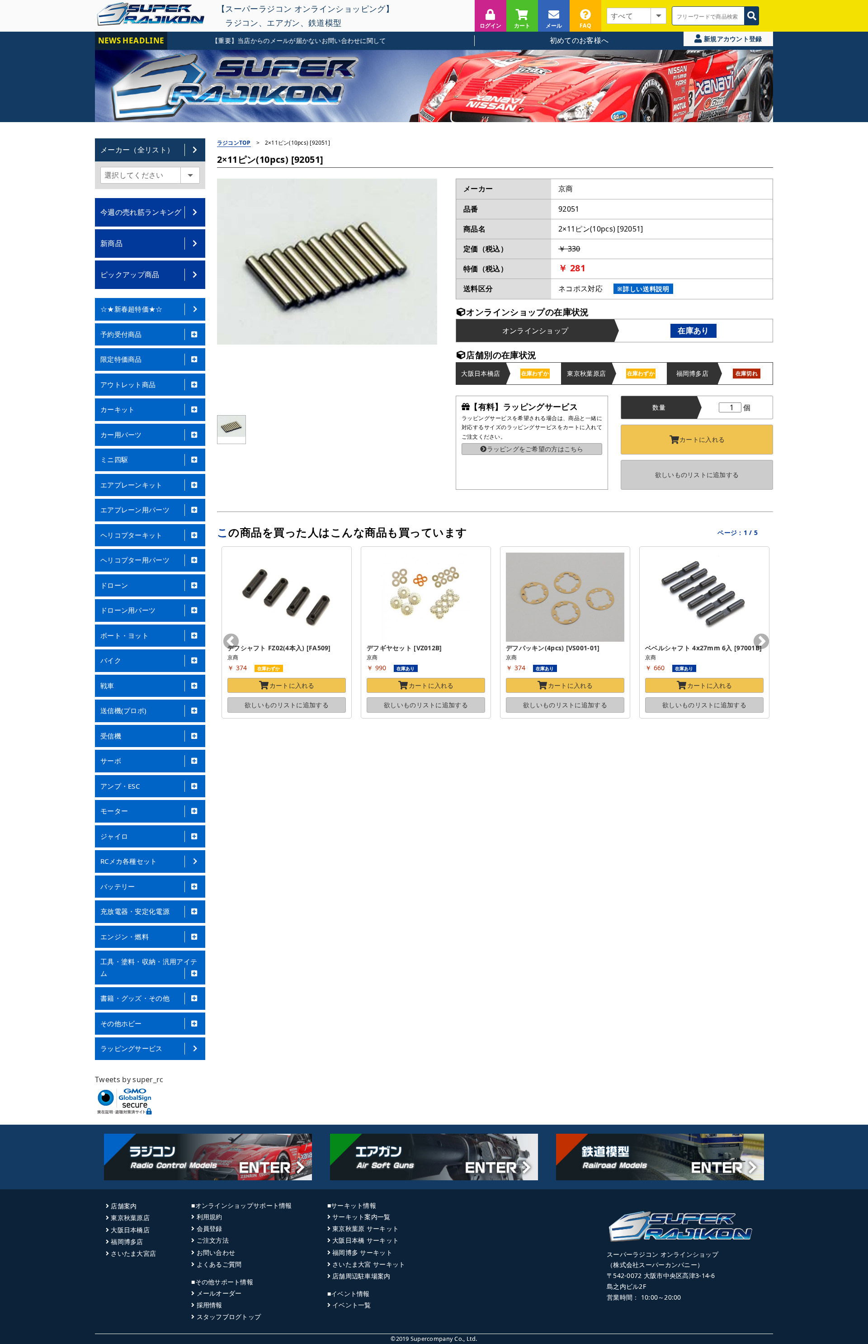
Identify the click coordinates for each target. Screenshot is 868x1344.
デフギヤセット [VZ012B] (404, 648)
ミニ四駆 (114, 459)
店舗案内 (124, 1206)
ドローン (114, 585)
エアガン (283, 22)
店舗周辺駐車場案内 (361, 1276)
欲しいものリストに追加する (697, 474)
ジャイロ (114, 836)
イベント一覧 (351, 1305)
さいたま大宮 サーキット (368, 1264)
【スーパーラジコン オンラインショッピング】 (305, 8)
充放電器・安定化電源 (135, 911)
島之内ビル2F (626, 1286)
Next (761, 642)
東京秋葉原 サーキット (365, 1228)
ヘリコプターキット (131, 534)
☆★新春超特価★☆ (131, 308)
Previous (231, 642)
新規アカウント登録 (732, 38)
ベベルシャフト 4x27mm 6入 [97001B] (703, 648)
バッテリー (117, 886)
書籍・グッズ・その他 (135, 998)
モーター (114, 810)
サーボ (110, 760)
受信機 (110, 735)
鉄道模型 (324, 22)
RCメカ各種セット (128, 861)
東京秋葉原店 (130, 1217)
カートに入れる (702, 439)
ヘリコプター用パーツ (135, 559)
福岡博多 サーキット (362, 1252)
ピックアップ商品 (130, 274)
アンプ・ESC (120, 785)
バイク (110, 660)
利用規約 (209, 1216)
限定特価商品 (121, 359)
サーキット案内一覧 (361, 1216)
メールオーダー (219, 1293)
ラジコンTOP (234, 143)
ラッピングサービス (131, 1048)
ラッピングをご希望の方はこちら (535, 449)
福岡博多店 (127, 1241)
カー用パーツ (121, 434)
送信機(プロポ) (123, 710)
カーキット (117, 409)
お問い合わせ (216, 1252)
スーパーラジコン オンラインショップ (662, 1254)
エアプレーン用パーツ (135, 509)
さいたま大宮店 (133, 1253)
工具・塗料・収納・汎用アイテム (148, 967)
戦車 (107, 685)
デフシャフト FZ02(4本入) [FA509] (279, 648)
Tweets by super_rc (129, 1079)
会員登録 (209, 1228)
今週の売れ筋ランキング (141, 212)
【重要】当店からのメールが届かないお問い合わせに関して (270, 40)
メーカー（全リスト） (137, 150)
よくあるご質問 (219, 1264)
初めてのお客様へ (579, 40)
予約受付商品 (121, 334)
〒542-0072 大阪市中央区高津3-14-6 (661, 1275)
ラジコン (241, 22)
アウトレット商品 (128, 384)
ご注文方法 (213, 1240)
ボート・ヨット (124, 635)
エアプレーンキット (131, 484)
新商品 (111, 243)
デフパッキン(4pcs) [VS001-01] (552, 648)
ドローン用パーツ (128, 610)
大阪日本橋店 (130, 1230)
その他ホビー (121, 1023)
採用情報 (209, 1305)
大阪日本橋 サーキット (365, 1240)
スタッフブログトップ (229, 1316)
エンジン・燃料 (124, 936)
